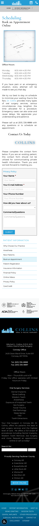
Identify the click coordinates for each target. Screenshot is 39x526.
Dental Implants (18, 392)
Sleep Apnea (19, 413)
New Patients (8, 255)
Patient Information (22, 8)
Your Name (9, 176)
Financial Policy (9, 273)
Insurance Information (12, 268)
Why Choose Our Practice (14, 246)
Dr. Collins (11, 101)
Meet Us (34, 508)
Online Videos (9, 277)
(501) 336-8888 (25, 122)
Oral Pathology (19, 410)
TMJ (19, 416)
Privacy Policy (9, 282)
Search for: (7, 446)
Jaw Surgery (18, 405)
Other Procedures (28, 514)
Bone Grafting (18, 394)
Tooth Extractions (19, 418)
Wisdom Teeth (18, 397)
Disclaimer (15, 521)
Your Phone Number (13, 194)
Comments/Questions (14, 212)
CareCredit (7, 286)
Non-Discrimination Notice (19, 495)
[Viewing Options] (4, 521)
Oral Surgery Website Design (12, 494)
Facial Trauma (19, 408)
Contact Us (31, 518)
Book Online (19, 483)
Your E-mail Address (13, 185)
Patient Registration (11, 264)
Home (9, 8)
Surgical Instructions (13, 518)
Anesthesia (7, 250)
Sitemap (25, 521)
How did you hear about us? (17, 203)
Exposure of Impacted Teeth (19, 402)
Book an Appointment (12, 259)
